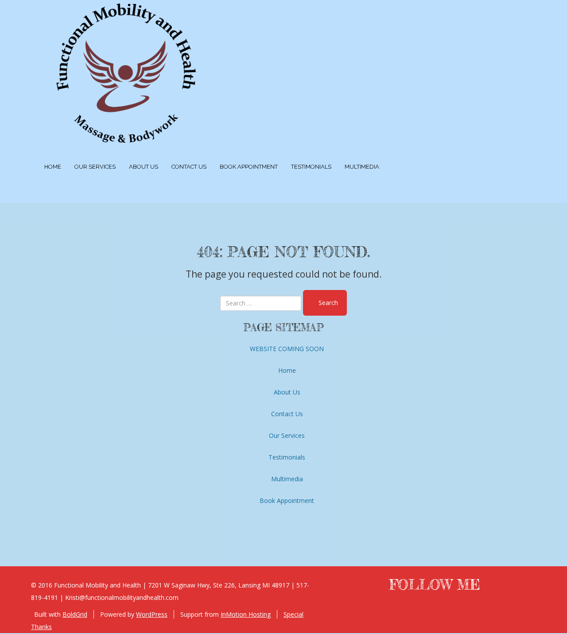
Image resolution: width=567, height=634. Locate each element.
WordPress (151, 614)
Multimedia (362, 166)
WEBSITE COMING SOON (287, 348)
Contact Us (188, 166)
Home (52, 166)
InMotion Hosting (246, 614)
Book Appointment (249, 166)
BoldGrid (74, 614)
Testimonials (311, 166)
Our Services (95, 166)
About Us (143, 166)
